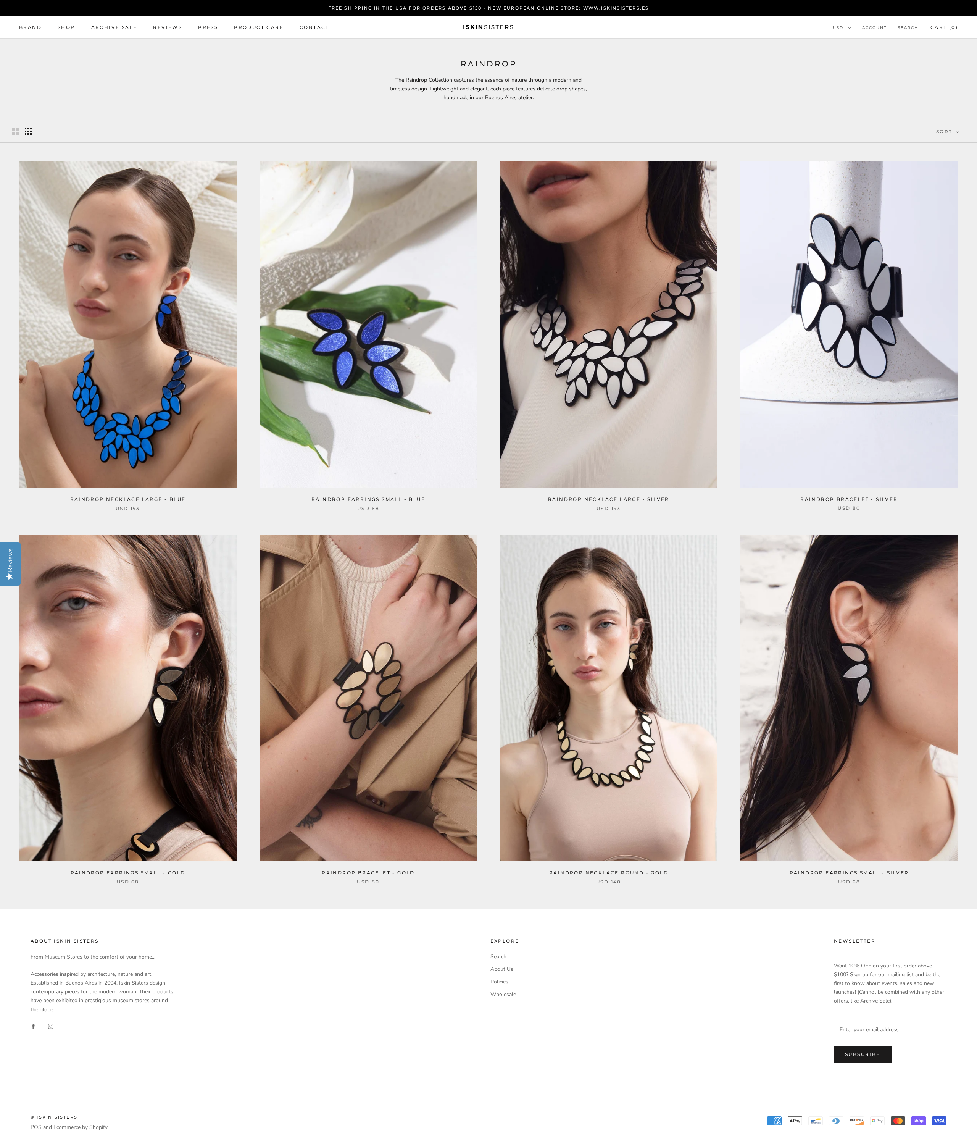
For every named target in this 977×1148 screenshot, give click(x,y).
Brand (30, 27)
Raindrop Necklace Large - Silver (608, 499)
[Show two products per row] (15, 131)
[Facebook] (33, 1026)
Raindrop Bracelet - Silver (849, 499)
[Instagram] (50, 1026)
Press (208, 27)
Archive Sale (114, 27)
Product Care (259, 27)
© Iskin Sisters (54, 1117)
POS (36, 1127)
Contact (314, 27)
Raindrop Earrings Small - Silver (849, 872)
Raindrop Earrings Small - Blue (368, 499)
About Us (501, 969)
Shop (66, 27)
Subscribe (862, 1054)
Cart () (944, 27)
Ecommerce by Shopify (80, 1127)
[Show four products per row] (28, 131)
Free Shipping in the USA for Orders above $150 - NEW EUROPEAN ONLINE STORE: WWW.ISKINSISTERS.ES (488, 8)
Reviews (167, 27)
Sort (945, 131)
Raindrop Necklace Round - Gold (608, 872)
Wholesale (503, 994)
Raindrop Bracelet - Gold (368, 872)
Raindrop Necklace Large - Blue (128, 499)
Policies (499, 981)
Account (874, 27)
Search (908, 27)
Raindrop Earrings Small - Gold (128, 872)
